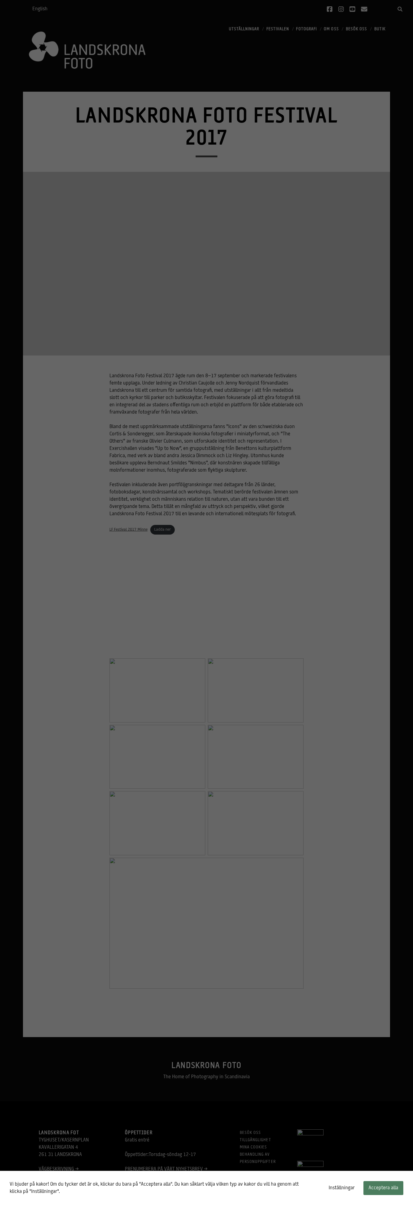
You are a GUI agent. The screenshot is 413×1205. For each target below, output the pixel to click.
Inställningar (342, 1188)
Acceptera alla (383, 1188)
